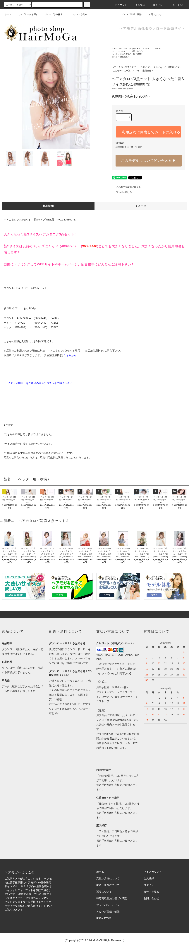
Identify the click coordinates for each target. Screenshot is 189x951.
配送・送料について (108, 885)
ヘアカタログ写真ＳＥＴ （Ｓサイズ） (136, 48)
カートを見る (151, 891)
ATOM (107, 918)
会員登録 (140, 5)
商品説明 (48, 205)
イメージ (141, 205)
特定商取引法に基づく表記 (129, 147)
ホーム (8, 14)
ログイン (158, 5)
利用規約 (120, 143)
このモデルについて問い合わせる (148, 160)
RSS (99, 918)
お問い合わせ (155, 14)
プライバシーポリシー (109, 905)
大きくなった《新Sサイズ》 (132, 51)
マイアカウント (153, 871)
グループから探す (54, 14)
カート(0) (178, 5)
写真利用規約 (30, 452)
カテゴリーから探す (28, 14)
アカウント (121, 5)
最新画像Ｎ (124, 57)
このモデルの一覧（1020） (131, 54)
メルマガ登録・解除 (132, 14)
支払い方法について (108, 878)
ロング (159, 48)
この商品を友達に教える (128, 187)
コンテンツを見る (78, 14)
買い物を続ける (124, 192)
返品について (104, 891)
